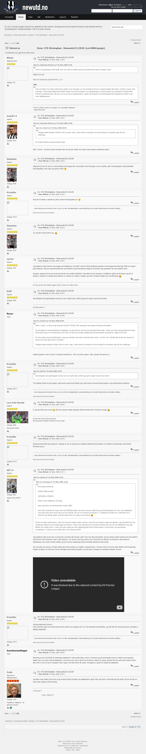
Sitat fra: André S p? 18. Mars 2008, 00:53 (51, 128)
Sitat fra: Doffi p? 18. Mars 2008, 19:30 (47, 371)
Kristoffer (11, 192)
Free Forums (77, 748)
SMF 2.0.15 (62, 741)
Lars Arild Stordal (15, 402)
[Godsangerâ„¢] (11, 708)
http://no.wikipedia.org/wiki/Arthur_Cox (48, 80)
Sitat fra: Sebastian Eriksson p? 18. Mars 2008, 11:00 (52, 65)
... (11, 43)
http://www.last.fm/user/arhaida (43, 213)
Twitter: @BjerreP (47, 695)
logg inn (124, 5)
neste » (138, 40)
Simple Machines (81, 741)
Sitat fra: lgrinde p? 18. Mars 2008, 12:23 (48, 477)
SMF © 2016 (71, 741)
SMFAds (67, 748)
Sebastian (12, 159)
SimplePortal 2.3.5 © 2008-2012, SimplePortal (72, 745)
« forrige (133, 40)
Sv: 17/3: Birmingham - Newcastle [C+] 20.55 (55, 57)
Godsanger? (37, 691)
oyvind (10, 259)
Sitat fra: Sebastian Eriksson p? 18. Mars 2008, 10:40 (52, 123)
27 (15, 43)
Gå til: (124, 727)
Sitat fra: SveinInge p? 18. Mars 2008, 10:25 (52, 482)
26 (13, 43)
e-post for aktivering (133, 7)
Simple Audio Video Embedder (73, 743)
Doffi (9, 291)
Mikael (10, 58)
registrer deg (137, 5)
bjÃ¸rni (10, 470)
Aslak (9, 672)
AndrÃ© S (12, 116)
